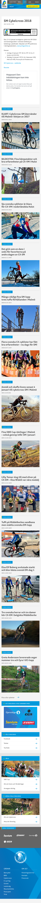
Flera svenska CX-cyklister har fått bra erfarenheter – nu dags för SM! (19, 343)
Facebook (7, 739)
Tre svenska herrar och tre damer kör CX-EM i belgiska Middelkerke (19, 613)
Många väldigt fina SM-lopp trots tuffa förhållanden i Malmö (18, 298)
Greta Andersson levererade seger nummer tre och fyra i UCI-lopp (19, 659)
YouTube (6, 748)
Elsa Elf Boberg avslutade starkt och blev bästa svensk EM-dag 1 (18, 568)
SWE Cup (7, 779)
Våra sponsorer (8, 828)
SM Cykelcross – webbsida (12, 63)
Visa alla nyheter (8, 697)
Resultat (6, 67)
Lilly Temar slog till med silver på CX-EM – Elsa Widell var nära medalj (20, 478)
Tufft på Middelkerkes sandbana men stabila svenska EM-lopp (18, 523)
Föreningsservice (28, 873)
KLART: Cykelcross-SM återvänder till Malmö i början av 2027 (19, 115)
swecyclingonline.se (23, 46)
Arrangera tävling (9, 788)
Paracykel (7, 892)
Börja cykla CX (33, 6)
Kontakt (24, 875)
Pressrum (25, 878)
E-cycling (7, 881)
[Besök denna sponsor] (8, 836)
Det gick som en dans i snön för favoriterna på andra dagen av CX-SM (14, 252)
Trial (5, 894)
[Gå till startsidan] (20, 863)
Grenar (7, 869)
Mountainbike (9, 889)
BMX (19, 2)
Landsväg (7, 886)
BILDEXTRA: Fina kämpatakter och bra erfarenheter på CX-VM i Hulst (19, 160)
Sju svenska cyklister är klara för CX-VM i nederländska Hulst (18, 205)
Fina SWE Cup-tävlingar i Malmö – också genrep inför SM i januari (18, 433)
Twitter (6, 743)
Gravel (6, 883)
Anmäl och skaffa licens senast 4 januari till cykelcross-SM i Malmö (19, 388)
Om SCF (25, 869)
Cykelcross (7, 109)
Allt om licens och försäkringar (14, 784)
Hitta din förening (9, 821)
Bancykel (13, 2)
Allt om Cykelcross (10, 817)
